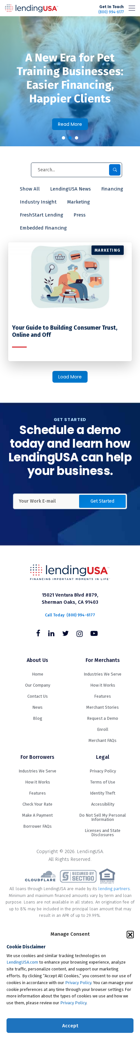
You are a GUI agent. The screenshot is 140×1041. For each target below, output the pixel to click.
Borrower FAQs (37, 826)
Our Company (37, 685)
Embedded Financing (43, 228)
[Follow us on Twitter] (65, 634)
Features (102, 696)
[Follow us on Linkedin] (51, 634)
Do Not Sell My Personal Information (102, 817)
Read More (70, 124)
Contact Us (37, 696)
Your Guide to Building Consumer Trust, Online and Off (64, 331)
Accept (70, 1026)
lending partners (114, 888)
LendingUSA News (70, 189)
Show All (30, 189)
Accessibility (102, 804)
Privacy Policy (78, 982)
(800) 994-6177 (111, 9)
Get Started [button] (102, 501)
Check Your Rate (37, 804)
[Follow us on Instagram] (80, 634)
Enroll (102, 729)
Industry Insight (38, 202)
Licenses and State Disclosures (102, 832)
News (37, 707)
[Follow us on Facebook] (38, 634)
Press (80, 215)
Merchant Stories (102, 707)
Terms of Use (102, 782)
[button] (130, 934)
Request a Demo (102, 718)
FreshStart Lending (41, 215)
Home (37, 674)
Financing (112, 189)
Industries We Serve (102, 674)
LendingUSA (31, 8)
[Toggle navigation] (132, 8)
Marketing (78, 202)
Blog (37, 718)
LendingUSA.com (22, 962)
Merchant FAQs (103, 740)
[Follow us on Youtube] (94, 634)
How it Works (102, 685)
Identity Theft (102, 793)
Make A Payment (37, 815)
